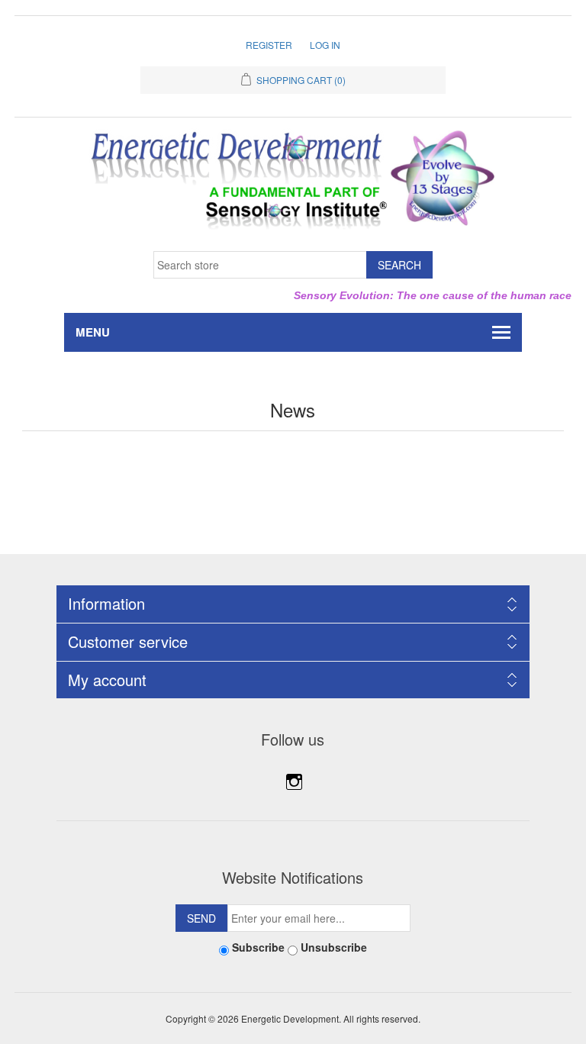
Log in (325, 44)
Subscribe (258, 947)
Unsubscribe (334, 947)
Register (269, 44)
